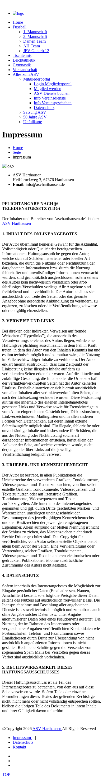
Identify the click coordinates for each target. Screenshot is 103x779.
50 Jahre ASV (35, 117)
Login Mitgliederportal (53, 84)
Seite (17, 152)
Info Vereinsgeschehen (53, 103)
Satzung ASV (34, 112)
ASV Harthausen (16, 223)
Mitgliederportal (36, 79)
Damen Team (34, 41)
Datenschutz (44, 107)
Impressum (22, 737)
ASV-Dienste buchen (51, 93)
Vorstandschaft (25, 69)
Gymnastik (22, 65)
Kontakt (19, 747)
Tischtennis (22, 55)
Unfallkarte (32, 122)
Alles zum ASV (26, 74)
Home (18, 22)
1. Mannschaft (35, 31)
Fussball (19, 27)
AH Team (31, 46)
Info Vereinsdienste (50, 98)
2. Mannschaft (35, 36)
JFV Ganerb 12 (36, 50)
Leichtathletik (24, 60)
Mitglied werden (47, 88)
